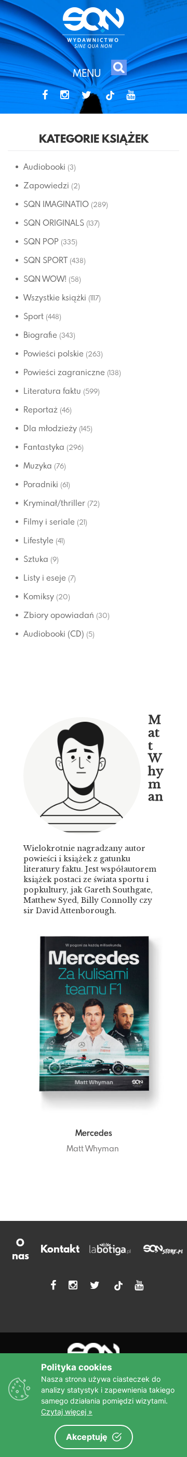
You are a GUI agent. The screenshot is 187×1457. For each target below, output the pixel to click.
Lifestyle (38, 540)
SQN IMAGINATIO (56, 204)
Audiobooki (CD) (53, 633)
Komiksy (38, 596)
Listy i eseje (44, 577)
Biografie (40, 334)
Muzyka (37, 465)
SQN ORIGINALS (53, 222)
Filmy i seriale (49, 521)
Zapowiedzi (46, 185)
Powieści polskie (53, 353)
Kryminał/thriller (54, 503)
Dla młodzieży (50, 428)
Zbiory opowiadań (58, 615)
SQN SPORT (45, 260)
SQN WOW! (44, 278)
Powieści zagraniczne (64, 372)
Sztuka (35, 559)
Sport (33, 316)
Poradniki (40, 484)
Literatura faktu (52, 391)
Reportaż (40, 409)
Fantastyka (43, 447)
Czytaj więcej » (66, 1411)
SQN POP (41, 241)
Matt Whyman (92, 1148)
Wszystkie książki (54, 297)
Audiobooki (44, 166)
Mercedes (93, 1133)
